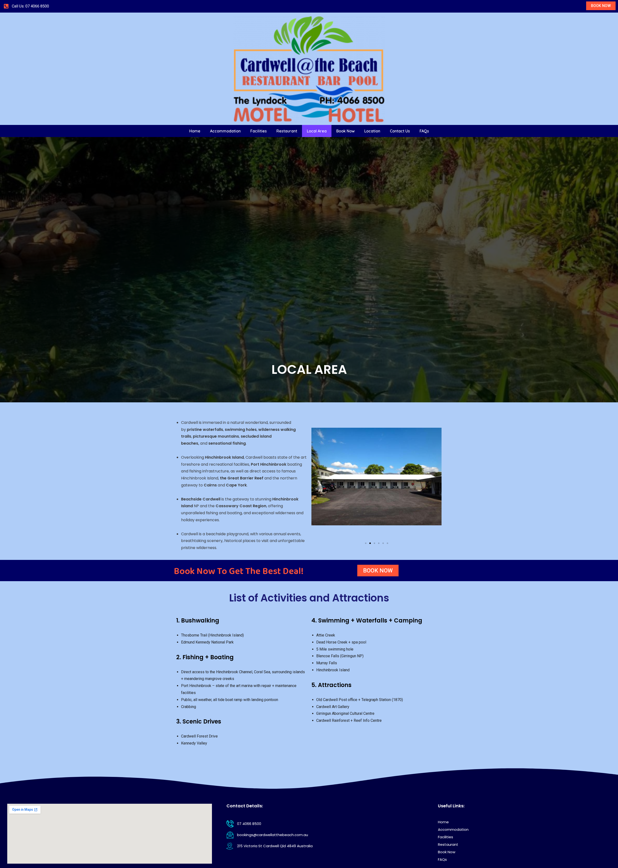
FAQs (424, 131)
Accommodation (225, 131)
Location (372, 131)
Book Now (345, 131)
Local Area (317, 131)
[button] (365, 543)
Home (194, 131)
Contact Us (400, 131)
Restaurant (286, 131)
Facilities (258, 131)
